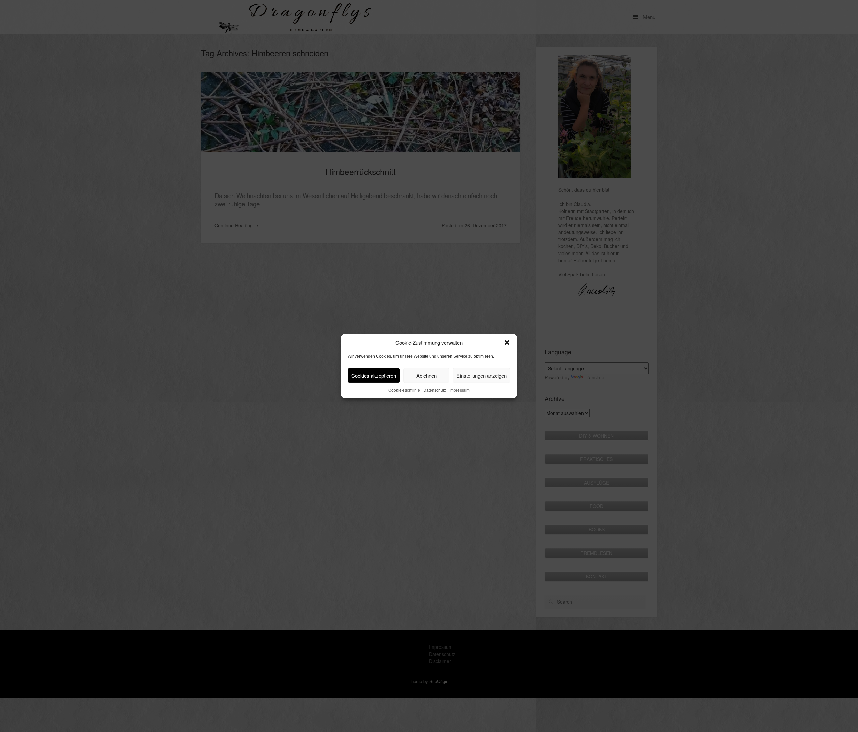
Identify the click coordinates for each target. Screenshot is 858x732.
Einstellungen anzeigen (481, 375)
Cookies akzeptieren (373, 375)
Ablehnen (426, 375)
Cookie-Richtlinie (404, 390)
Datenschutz (434, 390)
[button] (507, 342)
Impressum (459, 390)
